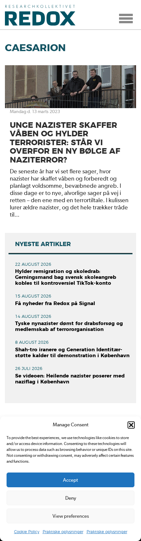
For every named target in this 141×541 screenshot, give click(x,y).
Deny (70, 498)
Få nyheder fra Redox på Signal (55, 303)
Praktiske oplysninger (63, 532)
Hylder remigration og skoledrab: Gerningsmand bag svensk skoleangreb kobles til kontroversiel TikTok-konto (65, 277)
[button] (131, 425)
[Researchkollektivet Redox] (42, 14)
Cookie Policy (26, 532)
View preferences (70, 516)
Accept (70, 480)
